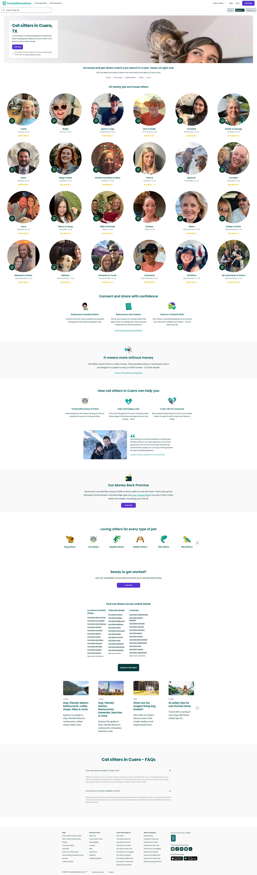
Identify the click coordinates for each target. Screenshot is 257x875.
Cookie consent (67, 862)
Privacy (111, 872)
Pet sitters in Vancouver (125, 862)
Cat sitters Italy (135, 646)
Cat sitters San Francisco (96, 624)
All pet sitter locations (124, 865)
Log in (237, 3)
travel (65, 699)
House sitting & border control (72, 855)
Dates (230, 10)
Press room (93, 852)
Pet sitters (120, 836)
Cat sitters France (136, 636)
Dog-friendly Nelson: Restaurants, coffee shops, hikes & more (76, 706)
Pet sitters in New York (124, 849)
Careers (92, 845)
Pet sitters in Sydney (124, 855)
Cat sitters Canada (136, 627)
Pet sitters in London (124, 845)
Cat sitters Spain (135, 633)
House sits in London (151, 842)
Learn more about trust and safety (128, 330)
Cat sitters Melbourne (116, 621)
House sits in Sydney (151, 852)
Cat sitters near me (123, 839)
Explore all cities (128, 667)
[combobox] (26, 10)
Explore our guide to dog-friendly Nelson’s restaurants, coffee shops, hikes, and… (74, 720)
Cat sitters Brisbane (115, 624)
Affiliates (92, 855)
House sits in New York (151, 845)
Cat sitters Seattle (94, 627)
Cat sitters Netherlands (138, 643)
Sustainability (94, 842)
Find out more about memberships (128, 373)
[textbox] (26, 10)
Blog (90, 849)
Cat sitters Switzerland (138, 653)
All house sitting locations (153, 862)
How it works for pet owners (72, 836)
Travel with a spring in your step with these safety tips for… (180, 715)
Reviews (65, 858)
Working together (95, 858)
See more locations (95, 656)
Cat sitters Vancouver (116, 631)
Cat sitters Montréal (116, 650)
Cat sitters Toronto (115, 637)
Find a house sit (56, 3)
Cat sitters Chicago (94, 643)
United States (130, 77)
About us (92, 836)
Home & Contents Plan (70, 852)
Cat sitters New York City (96, 618)
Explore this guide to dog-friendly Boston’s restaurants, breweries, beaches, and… (110, 726)
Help (231, 3)
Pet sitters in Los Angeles (125, 852)
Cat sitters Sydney (115, 618)
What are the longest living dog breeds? (144, 706)
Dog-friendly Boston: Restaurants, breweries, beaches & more (110, 709)
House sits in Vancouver (152, 858)
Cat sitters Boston (94, 653)
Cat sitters (118, 77)
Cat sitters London (115, 615)
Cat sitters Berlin (114, 634)
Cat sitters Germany (137, 630)
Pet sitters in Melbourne (125, 858)
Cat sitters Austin (93, 637)
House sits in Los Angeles (152, 849)
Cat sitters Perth (114, 628)
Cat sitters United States (138, 615)
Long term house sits (151, 839)
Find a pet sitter (41, 3)
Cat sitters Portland (94, 630)
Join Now (248, 3)
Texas (141, 77)
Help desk (65, 849)
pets (135, 699)
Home (108, 77)
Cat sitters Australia (137, 624)
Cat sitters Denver (94, 634)
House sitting (148, 836)
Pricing (64, 842)
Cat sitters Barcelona (116, 647)
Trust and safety (68, 845)
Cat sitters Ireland (136, 649)
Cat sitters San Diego (95, 640)
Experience (251, 10)
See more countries (137, 656)
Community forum (96, 839)
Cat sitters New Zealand (138, 640)
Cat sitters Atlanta (94, 650)
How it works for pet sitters (71, 839)
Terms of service (98, 872)
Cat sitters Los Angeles (96, 621)
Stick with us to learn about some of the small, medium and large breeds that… (143, 720)
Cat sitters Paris (114, 641)
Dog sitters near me (124, 842)
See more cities (114, 653)
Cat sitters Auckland (116, 644)
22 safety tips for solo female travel (180, 704)
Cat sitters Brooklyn (94, 647)
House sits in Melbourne (152, 855)
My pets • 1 (240, 10)
